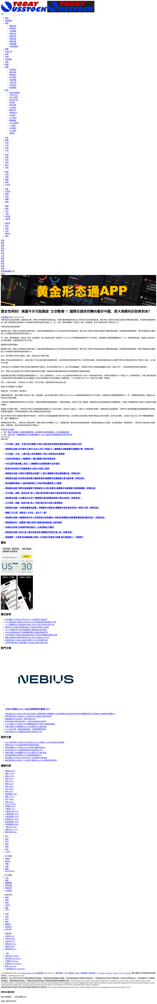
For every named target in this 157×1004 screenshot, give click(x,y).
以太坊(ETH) (10, 941)
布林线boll (13, 113)
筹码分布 (12, 110)
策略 (7, 49)
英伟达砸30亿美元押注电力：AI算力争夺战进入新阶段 (25, 721)
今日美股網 (38, 973)
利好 (6, 429)
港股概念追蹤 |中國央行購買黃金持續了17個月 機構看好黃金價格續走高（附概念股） (43, 473)
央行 (7, 919)
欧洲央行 (8, 927)
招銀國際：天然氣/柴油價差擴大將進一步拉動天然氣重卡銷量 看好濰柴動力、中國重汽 (44, 537)
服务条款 (92, 973)
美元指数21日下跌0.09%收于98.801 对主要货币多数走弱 (26, 619)
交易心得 (8, 52)
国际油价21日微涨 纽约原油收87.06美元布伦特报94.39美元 (27, 627)
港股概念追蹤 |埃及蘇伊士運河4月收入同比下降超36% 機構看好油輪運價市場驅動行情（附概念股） (50, 449)
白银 (7, 900)
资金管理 (12, 80)
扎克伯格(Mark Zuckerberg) (15, 969)
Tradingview (13, 95)
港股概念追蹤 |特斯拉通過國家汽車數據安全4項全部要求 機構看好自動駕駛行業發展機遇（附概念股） (51, 488)
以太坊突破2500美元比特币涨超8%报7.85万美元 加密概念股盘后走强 (31, 635)
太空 (9, 429)
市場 (7, 57)
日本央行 (8, 929)
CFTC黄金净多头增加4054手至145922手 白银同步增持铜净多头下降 (30, 622)
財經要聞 (7, 271)
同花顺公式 (12, 819)
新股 (7, 202)
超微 (7, 869)
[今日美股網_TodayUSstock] (47, 12)
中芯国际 (8, 890)
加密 (7, 189)
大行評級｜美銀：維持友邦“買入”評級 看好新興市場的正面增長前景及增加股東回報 (43, 493)
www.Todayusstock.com (25, 973)
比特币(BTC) (10, 936)
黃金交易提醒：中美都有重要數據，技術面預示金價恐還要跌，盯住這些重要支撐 (38, 432)
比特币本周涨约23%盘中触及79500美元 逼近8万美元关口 (26, 643)
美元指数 (11, 794)
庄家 (7, 167)
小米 (7, 878)
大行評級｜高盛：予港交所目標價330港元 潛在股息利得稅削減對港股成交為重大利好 (43, 444)
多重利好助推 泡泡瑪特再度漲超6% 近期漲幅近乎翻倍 (29, 527)
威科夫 (7, 233)
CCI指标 (12, 125)
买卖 (7, 174)
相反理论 (12, 75)
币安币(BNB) (10, 939)
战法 (7, 162)
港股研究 (12, 28)
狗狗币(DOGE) (10, 944)
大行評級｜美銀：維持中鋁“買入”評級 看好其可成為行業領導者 (34, 503)
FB (120, 973)
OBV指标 (13, 118)
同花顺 (7, 216)
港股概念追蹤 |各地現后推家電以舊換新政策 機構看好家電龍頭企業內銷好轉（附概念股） (45, 478)
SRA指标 (12, 131)
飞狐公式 (11, 827)
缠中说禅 (12, 72)
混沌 (7, 236)
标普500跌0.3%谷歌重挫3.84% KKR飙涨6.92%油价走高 (25, 727)
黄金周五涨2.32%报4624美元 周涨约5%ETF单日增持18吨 (26, 640)
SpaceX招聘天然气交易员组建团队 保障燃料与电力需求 (26, 630)
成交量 (12, 102)
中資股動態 (13, 46)
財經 (7, 54)
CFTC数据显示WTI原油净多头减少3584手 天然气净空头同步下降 (29, 625)
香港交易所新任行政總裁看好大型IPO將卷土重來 (27, 468)
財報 (7, 194)
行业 (7, 150)
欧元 (9, 779)
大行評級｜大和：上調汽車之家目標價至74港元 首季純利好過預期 (35, 454)
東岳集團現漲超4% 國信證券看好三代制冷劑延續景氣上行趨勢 (33, 483)
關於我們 (59, 973)
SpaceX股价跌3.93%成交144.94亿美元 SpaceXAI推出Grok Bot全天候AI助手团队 (34, 742)
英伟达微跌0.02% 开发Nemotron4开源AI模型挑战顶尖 (25, 747)
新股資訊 (12, 36)
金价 (9, 789)
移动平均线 (13, 100)
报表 (7, 157)
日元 (9, 799)
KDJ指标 (12, 107)
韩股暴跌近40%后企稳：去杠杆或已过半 (20, 719)
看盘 (7, 172)
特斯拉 (7, 859)
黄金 (9, 773)
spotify (115, 973)
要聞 (7, 206)
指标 (7, 90)
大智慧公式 (12, 811)
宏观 (7, 155)
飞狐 (7, 214)
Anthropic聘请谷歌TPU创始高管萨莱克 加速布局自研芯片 (26, 632)
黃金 (2, 261)
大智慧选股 (12, 814)
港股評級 (12, 41)
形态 (7, 143)
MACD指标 (13, 97)
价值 (7, 148)
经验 (7, 160)
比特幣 (7, 191)
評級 (7, 182)
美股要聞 (8, 21)
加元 (7, 849)
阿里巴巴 (8, 888)
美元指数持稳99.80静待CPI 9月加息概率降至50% (23, 755)
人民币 (7, 852)
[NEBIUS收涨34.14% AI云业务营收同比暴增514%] (46, 704)
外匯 (2, 266)
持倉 (7, 197)
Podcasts (109, 973)
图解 (7, 179)
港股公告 (12, 34)
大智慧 (7, 219)
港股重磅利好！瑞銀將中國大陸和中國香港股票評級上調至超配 (33, 522)
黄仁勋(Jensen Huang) (13, 958)
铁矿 (7, 908)
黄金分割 (12, 105)
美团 (7, 880)
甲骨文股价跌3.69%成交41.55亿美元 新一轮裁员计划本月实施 (28, 716)
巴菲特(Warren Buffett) (13, 964)
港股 (7, 23)
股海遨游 (12, 88)
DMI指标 (12, 128)
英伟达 (7, 861)
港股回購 (12, 44)
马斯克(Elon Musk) (12, 956)
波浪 (7, 228)
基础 (7, 140)
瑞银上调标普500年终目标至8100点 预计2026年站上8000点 (27, 637)
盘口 (7, 165)
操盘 (7, 67)
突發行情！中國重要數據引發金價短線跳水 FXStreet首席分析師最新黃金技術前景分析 (40, 435)
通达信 (7, 223)
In (123, 973)
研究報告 (8, 59)
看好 (13, 429)
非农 (9, 781)
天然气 (7, 905)
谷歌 (7, 866)
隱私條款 (84, 973)
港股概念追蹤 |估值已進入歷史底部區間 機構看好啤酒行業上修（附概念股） (39, 532)
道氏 (7, 226)
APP (65, 973)
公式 (7, 211)
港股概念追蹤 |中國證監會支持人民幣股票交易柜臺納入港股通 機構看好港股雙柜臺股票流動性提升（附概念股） (55, 517)
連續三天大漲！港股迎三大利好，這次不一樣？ (26, 512)
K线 (6, 137)
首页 (2, 271)
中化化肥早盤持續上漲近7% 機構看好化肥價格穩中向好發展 (32, 464)
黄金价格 (11, 832)
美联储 (10, 771)
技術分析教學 (14, 93)
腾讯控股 (8, 885)
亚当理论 (12, 70)
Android (127, 973)
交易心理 (12, 82)
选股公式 (11, 829)
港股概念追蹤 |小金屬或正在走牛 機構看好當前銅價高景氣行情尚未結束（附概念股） (43, 498)
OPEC (7, 910)
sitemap (77, 973)
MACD (10, 804)
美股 (2, 243)
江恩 (7, 231)
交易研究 (12, 85)
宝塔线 (12, 133)
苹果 (7, 864)
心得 (2, 256)
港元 (9, 786)
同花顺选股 (12, 822)
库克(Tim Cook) (10, 966)
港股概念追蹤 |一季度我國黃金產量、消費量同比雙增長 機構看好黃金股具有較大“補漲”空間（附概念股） (52, 508)
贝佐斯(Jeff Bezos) (11, 961)
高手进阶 (12, 77)
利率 (7, 922)
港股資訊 (12, 26)
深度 (7, 62)
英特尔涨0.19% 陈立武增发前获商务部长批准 (22, 745)
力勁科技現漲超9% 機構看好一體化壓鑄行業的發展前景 (30, 459)
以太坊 (7, 185)
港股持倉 (12, 39)
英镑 (9, 784)
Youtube (102, 973)
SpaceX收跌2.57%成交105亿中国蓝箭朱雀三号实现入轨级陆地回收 (30, 724)
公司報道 (12, 31)
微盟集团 (8, 883)
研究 (2, 251)
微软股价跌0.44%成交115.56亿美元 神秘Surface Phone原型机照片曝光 (31, 760)
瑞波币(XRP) (10, 946)
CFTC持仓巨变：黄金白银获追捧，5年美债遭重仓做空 (25, 729)
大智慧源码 (12, 817)
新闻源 (70, 973)
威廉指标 (12, 120)
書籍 (7, 199)
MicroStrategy (10, 871)
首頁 (7, 18)
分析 (7, 145)
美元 (75, 409)
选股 (7, 177)
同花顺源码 (12, 824)
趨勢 (7, 64)
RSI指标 (12, 115)
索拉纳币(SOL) (10, 949)
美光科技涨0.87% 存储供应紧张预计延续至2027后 (23, 732)
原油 (2, 263)
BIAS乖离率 (13, 123)
